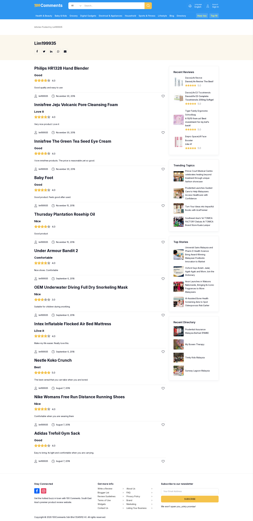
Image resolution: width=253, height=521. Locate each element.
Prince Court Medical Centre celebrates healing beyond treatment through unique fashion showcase (199, 176)
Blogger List (103, 492)
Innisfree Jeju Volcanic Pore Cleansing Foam (76, 104)
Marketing (131, 504)
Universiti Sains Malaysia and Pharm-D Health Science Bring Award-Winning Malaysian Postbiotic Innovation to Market (199, 254)
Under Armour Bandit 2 (56, 250)
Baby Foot (43, 177)
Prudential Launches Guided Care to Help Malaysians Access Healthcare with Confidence (198, 193)
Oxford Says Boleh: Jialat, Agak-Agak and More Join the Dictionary (199, 271)
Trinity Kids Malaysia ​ (195, 357)
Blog (172, 15)
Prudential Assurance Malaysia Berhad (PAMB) (197, 331)
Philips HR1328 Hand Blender (61, 68)
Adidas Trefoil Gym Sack (57, 433)
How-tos (202, 15)
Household (130, 15)
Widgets (102, 504)
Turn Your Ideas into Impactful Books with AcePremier (199, 208)
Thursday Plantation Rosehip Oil (64, 214)
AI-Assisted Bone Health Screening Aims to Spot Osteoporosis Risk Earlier (197, 302)
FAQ (128, 492)
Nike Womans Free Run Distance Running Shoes (79, 397)
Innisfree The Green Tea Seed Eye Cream (72, 141)
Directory (181, 15)
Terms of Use (104, 500)
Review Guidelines (107, 496)
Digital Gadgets (88, 15)
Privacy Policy (133, 496)
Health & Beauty (44, 15)
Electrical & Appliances (110, 15)
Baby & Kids (61, 15)
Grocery (74, 15)
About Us (130, 488)
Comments (52, 6)
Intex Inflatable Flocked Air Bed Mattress (72, 324)
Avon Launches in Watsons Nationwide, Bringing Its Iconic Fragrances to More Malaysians (199, 286)
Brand (129, 500)
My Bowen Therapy (194, 344)
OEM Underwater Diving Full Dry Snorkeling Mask (81, 287)
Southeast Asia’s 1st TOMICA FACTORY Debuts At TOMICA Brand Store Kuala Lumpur (199, 221)
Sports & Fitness (147, 15)
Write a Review (105, 488)
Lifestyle (162, 15)
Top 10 (214, 15)
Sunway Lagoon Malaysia (197, 370)
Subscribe (189, 499)
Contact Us (103, 508)
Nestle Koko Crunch (53, 360)
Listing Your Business (136, 508)
